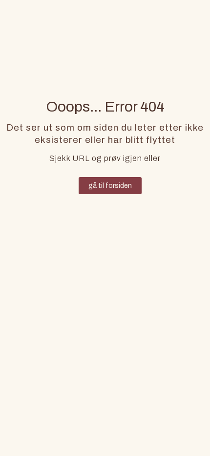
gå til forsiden (110, 185)
